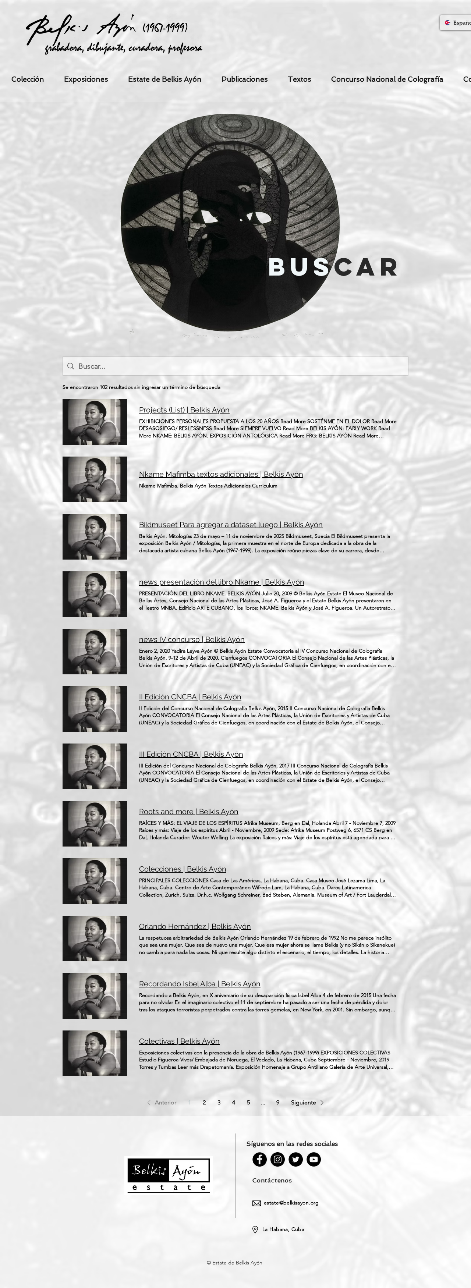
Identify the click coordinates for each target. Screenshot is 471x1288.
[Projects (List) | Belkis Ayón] (95, 422)
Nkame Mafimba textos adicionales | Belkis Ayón (221, 474)
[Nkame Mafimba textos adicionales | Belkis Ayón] (95, 479)
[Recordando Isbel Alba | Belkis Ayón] (95, 996)
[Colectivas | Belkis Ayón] (95, 1053)
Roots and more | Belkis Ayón (188, 811)
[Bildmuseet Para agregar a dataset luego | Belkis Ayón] (95, 537)
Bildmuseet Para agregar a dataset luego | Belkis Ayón (231, 524)
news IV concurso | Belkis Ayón (192, 639)
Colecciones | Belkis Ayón (182, 869)
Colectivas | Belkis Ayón (179, 1041)
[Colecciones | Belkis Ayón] (95, 881)
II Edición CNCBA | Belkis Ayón (190, 696)
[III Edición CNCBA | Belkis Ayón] (95, 766)
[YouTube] (314, 1159)
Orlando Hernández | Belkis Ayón (195, 926)
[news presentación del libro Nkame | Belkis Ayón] (95, 594)
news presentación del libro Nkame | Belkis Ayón (221, 582)
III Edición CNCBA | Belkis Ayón (191, 754)
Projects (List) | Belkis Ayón (184, 409)
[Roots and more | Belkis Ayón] (95, 824)
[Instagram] (277, 1159)
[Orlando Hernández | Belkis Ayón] (95, 938)
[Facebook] (259, 1159)
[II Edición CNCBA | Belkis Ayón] (95, 709)
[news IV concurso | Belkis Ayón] (95, 651)
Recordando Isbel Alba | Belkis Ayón (200, 983)
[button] (160, 1102)
